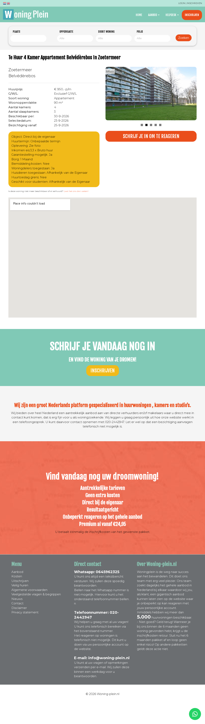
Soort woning (106, 31)
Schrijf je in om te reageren (151, 136)
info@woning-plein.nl (109, 658)
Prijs (140, 31)
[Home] (27, 14)
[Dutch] (4, 4)
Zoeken (183, 38)
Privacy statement (24, 612)
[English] (8, 4)
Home (139, 15)
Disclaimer (19, 608)
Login (181, 3)
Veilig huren (19, 585)
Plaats (16, 31)
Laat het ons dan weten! (76, 191)
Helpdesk (171, 15)
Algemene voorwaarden (29, 590)
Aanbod (153, 15)
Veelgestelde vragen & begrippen (36, 594)
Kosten (16, 576)
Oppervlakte (66, 31)
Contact (17, 603)
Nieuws (16, 599)
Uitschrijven (20, 581)
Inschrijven (194, 3)
